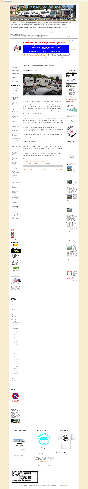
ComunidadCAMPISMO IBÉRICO (72, 161)
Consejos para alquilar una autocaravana (16, 139)
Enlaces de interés (15, 71)
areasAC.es (14, 121)
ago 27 (15, 334)
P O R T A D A (14, 67)
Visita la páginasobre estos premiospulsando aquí (71, 93)
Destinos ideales (15, 155)
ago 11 (15, 353)
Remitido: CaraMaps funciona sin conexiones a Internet (15, 409)
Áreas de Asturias (15, 111)
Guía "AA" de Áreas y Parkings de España (15, 172)
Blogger (65, 485)
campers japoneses (15, 130)
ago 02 (15, 363)
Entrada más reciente (28, 169)
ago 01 (15, 364)
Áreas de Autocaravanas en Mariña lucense (15, 113)
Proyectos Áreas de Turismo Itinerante (15, 201)
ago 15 (15, 344)
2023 (13, 308)
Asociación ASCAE (15, 125)
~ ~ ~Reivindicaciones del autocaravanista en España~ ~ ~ (75, 169)
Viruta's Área (14, 219)
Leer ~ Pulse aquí (44, 53)
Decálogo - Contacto (15, 82)
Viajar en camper (15, 218)
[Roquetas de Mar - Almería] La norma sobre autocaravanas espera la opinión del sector (71, 261)
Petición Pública (14, 296)
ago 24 (15, 337)
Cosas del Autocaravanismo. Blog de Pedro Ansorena (15, 149)
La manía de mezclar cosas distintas (15, 181)
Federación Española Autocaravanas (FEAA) (15, 166)
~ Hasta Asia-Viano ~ (15, 93)
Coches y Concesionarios (14, 135)
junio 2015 (15, 368)
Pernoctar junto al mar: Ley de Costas (16, 196)
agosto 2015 (15, 331)
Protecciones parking (15, 193)
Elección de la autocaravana (14, 163)
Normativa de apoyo (15, 70)
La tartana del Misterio (16, 182)
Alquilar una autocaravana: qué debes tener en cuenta (15, 105)
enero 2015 (15, 374)
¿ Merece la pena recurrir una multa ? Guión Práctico (15, 88)
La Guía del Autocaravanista (15, 178)
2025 (13, 304)
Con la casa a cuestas (15, 136)
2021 (13, 311)
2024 (13, 306)
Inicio (44, 169)
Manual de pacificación (14, 184)
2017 (13, 317)
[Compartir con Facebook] (47, 163)
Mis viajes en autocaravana (14, 187)
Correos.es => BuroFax (16, 146)
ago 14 (15, 345)
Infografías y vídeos (15, 73)
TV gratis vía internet (15, 217)
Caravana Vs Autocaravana (14, 132)
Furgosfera (14, 169)
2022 (13, 309)
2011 (13, 381)
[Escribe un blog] (45, 163)
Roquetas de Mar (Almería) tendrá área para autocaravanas (72, 281)
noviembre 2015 (16, 324)
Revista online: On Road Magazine (15, 215)
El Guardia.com (14, 159)
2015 (13, 321)
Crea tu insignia (71, 121)
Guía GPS (13, 173)
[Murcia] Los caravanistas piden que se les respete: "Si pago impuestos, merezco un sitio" (72, 235)
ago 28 (15, 332)
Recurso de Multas (15, 206)
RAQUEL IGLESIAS (26, 70)
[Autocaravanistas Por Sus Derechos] (71, 120)
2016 (13, 319)
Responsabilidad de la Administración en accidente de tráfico (16, 212)
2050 (13, 301)
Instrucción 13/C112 (15, 77)
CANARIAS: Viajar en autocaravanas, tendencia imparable (75, 196)
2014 (13, 377)
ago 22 (15, 340)
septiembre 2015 (16, 328)
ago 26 (15, 335)
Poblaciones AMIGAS (15, 68)
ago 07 (15, 356)
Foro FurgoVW (14, 168)
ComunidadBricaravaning (71, 157)
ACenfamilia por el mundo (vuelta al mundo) (15, 98)
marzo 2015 (15, 371)
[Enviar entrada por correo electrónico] (42, 163)
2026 (13, 303)
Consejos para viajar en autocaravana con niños (15, 141)
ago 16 (15, 342)
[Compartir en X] (46, 163)
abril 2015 (15, 370)
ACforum (13, 100)
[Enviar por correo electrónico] (44, 163)
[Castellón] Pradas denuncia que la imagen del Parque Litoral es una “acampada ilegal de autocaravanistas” (71, 224)
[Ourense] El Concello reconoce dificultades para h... (16, 349)
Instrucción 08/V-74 (15, 76)
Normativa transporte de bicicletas (15, 189)
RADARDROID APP (15, 202)
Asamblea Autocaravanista (15, 123)
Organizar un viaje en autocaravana (15, 192)
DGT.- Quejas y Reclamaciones (14, 158)
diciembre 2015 (16, 322)
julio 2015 (15, 366)
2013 (13, 378)
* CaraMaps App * (15, 90)
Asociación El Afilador (16, 126)
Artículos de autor (15, 81)
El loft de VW (14, 161)
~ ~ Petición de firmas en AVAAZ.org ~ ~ (32, 55)
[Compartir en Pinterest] (49, 163)
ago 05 (15, 358)
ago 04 (15, 359)
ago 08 (15, 354)
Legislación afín (15, 74)
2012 (13, 380)
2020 (13, 312)
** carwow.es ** (15, 92)
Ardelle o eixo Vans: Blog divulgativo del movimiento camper (15, 109)
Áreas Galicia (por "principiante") (15, 119)
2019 (13, 314)
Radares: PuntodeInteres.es (15, 204)
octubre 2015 (15, 326)
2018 (13, 316)
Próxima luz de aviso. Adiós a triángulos (15, 198)
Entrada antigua (59, 169)
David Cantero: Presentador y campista (14, 153)
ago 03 (15, 361)
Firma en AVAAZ (14, 294)
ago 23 (15, 339)
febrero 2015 (15, 373)
